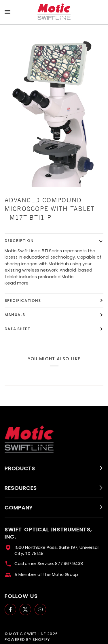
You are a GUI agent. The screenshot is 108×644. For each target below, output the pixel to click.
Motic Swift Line (27, 634)
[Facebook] (10, 609)
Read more (17, 283)
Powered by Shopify (27, 639)
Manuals (15, 314)
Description (19, 240)
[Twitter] (25, 609)
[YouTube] (40, 609)
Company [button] (19, 507)
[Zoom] (54, 108)
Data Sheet (17, 329)
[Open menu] (13, 12)
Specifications (23, 300)
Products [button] (20, 468)
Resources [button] (21, 488)
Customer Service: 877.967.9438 (48, 563)
